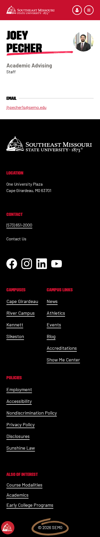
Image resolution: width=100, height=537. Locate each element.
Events (54, 324)
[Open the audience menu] (77, 10)
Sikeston (15, 336)
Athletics (56, 313)
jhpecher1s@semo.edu (26, 107)
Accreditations (62, 348)
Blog (51, 336)
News (52, 301)
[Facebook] (11, 263)
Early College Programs (29, 505)
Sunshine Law (20, 448)
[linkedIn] (41, 263)
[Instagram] (26, 263)
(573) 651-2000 (19, 224)
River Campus (20, 313)
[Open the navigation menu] (89, 10)
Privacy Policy (20, 424)
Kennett (14, 324)
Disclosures (18, 436)
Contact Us (16, 238)
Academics (17, 495)
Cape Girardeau (22, 301)
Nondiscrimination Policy (31, 413)
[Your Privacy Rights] (7, 527)
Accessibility (19, 401)
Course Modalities (24, 485)
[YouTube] (56, 263)
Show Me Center (63, 360)
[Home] (30, 10)
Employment (19, 389)
